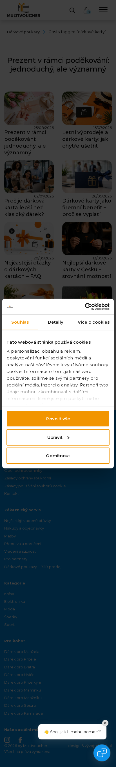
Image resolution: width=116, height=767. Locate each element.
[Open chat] (101, 752)
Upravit (55, 437)
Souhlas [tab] (20, 322)
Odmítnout (58, 455)
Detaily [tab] (55, 322)
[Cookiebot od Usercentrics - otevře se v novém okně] (85, 306)
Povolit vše (58, 418)
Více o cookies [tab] (94, 322)
